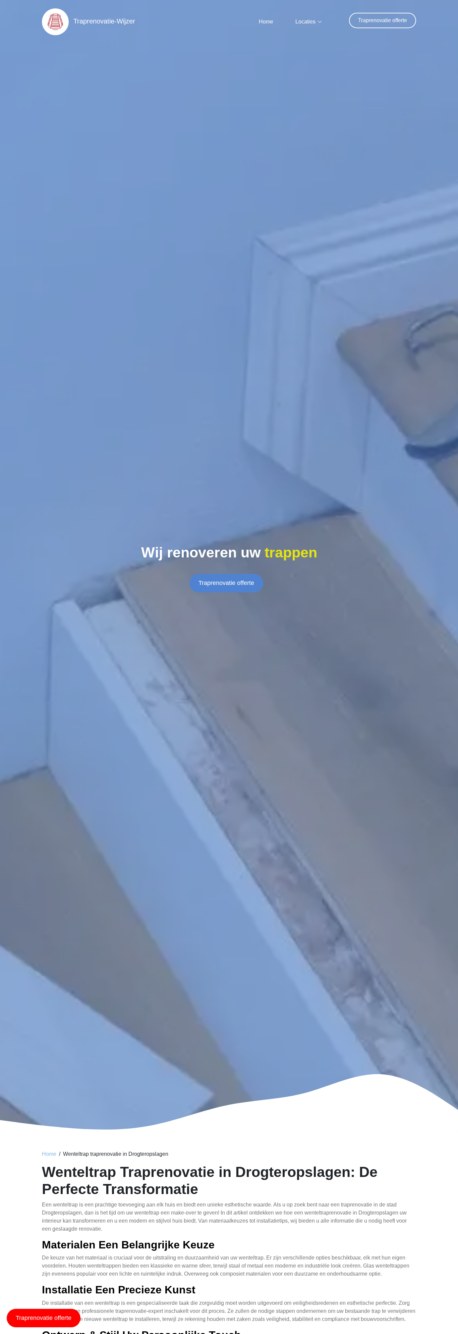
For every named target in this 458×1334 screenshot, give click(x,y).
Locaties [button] (305, 21)
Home (266, 21)
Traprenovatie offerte (382, 20)
